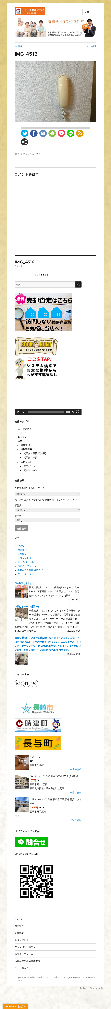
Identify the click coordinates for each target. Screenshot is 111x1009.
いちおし (22, 433)
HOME (20, 545)
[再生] (18, 411)
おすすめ (22, 437)
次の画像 (92, 46)
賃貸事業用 (26, 449)
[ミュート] (73, 411)
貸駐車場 (25, 445)
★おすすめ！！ (26, 429)
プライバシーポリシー (29, 561)
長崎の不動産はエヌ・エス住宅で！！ (47, 977)
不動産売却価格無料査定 (30, 570)
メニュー (89, 11)
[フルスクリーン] (77, 411)
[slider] (46, 412)
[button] (48, 400)
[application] (48, 400)
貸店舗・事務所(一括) (35, 453)
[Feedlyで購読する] (52, 133)
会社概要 (22, 553)
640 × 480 (35, 154)
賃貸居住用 (26, 462)
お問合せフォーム (26, 565)
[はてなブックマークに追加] (43, 133)
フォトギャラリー (26, 574)
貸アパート (29, 466)
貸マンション (30, 470)
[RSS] (80, 133)
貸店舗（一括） (32, 457)
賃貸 (20, 441)
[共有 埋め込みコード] (24, 141)
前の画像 (18, 46)
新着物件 (22, 549)
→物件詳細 (76, 769)
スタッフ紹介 (24, 557)
